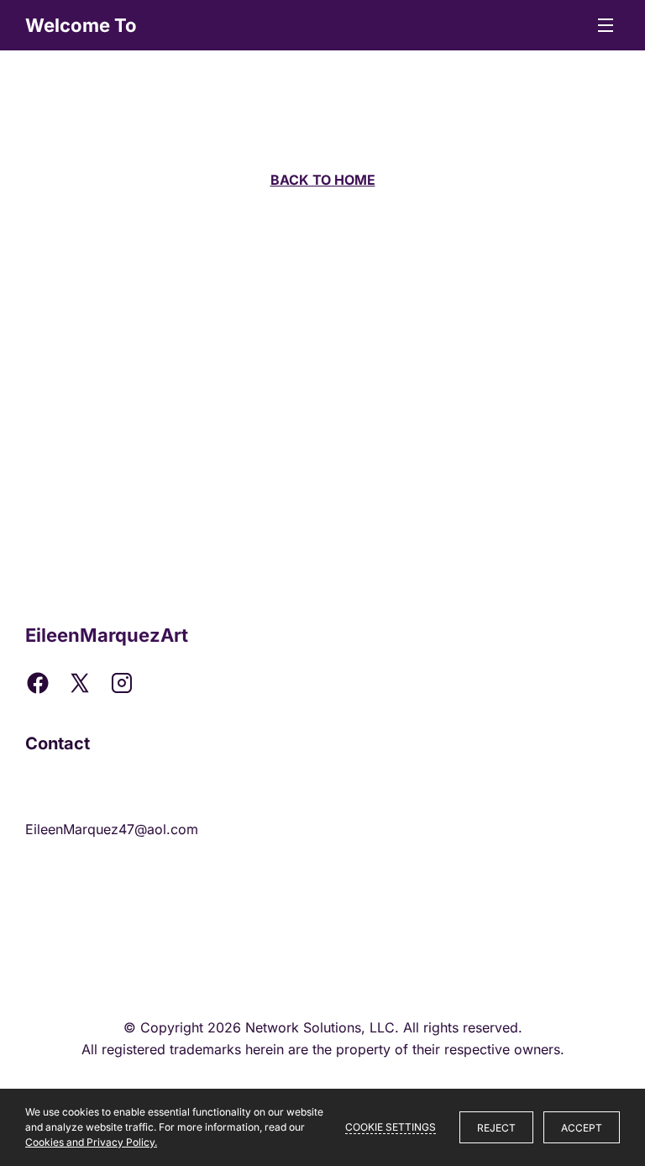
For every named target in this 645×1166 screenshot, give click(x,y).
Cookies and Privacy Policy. (91, 1142)
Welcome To (81, 25)
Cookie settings (390, 1127)
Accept (581, 1127)
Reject (496, 1127)
